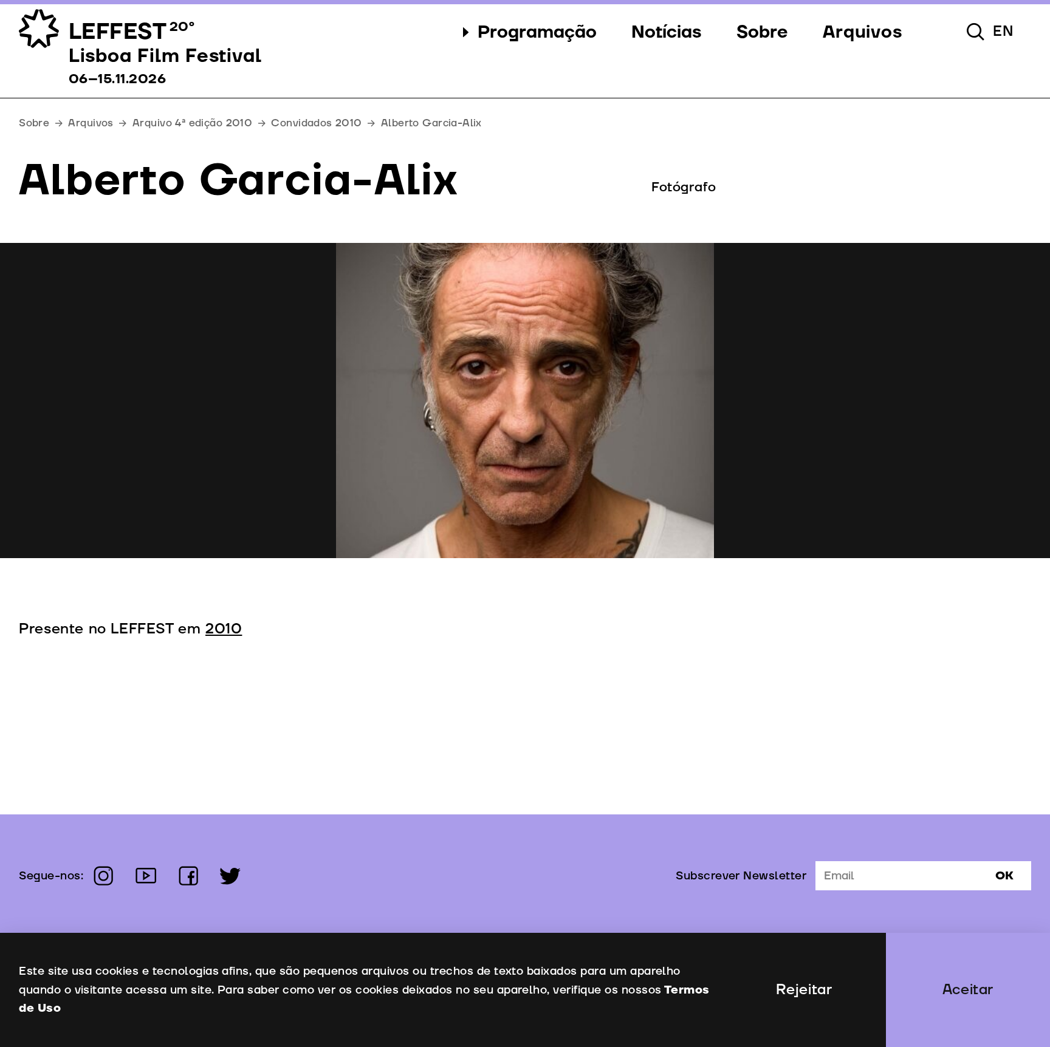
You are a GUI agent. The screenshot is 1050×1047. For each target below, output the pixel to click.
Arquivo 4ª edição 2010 (192, 123)
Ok (1004, 876)
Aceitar (967, 990)
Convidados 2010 (316, 123)
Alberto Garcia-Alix (431, 123)
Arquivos (90, 123)
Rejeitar (804, 990)
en (1003, 31)
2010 (223, 629)
